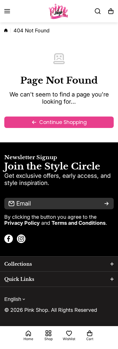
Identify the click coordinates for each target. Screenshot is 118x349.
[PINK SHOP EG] (59, 11)
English (12, 299)
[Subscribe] (106, 203)
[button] (111, 11)
